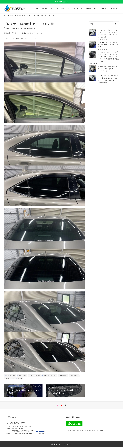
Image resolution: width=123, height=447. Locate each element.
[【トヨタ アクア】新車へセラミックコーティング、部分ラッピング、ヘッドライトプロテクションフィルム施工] (92, 32)
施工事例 (32, 28)
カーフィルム (22, 28)
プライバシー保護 (35, 375)
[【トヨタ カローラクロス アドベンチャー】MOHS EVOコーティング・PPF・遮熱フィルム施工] (92, 78)
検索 (116, 24)
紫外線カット (63, 375)
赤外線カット (75, 375)
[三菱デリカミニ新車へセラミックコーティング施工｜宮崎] (92, 68)
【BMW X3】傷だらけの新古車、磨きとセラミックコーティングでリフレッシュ (108, 44)
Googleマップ (40, 431)
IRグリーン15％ (10, 375)
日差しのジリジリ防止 (49, 375)
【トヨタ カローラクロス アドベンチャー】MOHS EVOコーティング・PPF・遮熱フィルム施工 (108, 78)
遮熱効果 (19, 378)
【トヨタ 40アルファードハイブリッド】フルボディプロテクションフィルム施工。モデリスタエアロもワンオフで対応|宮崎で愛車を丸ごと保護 (108, 56)
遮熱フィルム (10, 378)
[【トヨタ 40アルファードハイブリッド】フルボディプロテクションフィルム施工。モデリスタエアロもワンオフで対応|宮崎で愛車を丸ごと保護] (92, 54)
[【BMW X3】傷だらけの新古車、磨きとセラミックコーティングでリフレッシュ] (92, 44)
